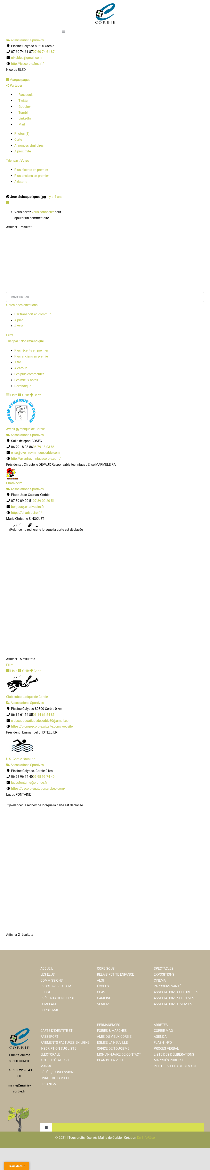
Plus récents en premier (31, 170)
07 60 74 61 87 (44, 52)
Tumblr (23, 113)
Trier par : (17, 160)
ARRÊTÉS (161, 1025)
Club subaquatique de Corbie (27, 697)
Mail (21, 124)
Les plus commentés (29, 374)
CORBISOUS (106, 968)
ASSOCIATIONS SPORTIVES (174, 998)
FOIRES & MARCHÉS (112, 1031)
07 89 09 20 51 (44, 501)
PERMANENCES (108, 1025)
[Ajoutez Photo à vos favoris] (7, 203)
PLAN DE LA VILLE (110, 1060)
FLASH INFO (163, 1043)
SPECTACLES (163, 968)
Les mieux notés (26, 380)
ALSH (101, 980)
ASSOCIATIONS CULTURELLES (176, 992)
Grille (25, 395)
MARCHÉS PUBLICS (168, 1060)
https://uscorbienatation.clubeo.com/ (38, 788)
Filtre (9, 335)
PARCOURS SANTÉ (167, 986)
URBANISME (49, 1084)
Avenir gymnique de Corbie (25, 429)
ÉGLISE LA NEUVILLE (112, 1043)
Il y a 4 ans (54, 197)
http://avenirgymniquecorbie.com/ (36, 459)
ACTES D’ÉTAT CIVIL (55, 1060)
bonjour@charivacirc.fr (27, 507)
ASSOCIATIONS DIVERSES (173, 1004)
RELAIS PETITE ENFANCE (115, 974)
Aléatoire (20, 182)
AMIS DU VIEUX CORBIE (114, 1037)
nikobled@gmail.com (26, 58)
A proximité (22, 151)
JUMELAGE (48, 1004)
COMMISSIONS (51, 980)
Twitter (23, 101)
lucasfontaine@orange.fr (29, 783)
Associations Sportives (27, 40)
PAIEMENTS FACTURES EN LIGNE (64, 1043)
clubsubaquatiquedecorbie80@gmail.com (41, 721)
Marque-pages (19, 80)
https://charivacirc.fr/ (26, 513)
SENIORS (103, 1004)
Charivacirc (14, 483)
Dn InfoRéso (146, 1138)
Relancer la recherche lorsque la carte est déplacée (46, 530)
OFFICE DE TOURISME (113, 1048)
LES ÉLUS (47, 974)
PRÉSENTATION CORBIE (57, 998)
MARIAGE (47, 1066)
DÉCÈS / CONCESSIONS (57, 1072)
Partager (15, 85)
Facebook (25, 95)
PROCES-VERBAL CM (55, 986)
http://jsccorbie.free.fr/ (27, 64)
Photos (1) (22, 134)
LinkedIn (24, 118)
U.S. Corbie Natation (20, 759)
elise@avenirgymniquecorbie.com (35, 453)
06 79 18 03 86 (44, 447)
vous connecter (43, 212)
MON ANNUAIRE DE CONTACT (119, 1054)
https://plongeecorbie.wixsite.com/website (42, 726)
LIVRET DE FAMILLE (55, 1078)
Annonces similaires (28, 145)
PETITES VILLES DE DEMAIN (175, 1066)
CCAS (101, 992)
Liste (13, 395)
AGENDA (160, 1037)
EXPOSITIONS (164, 974)
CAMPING (104, 998)
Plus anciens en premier (31, 176)
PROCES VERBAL (166, 1048)
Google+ (24, 107)
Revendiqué (22, 386)
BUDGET (46, 992)
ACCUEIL (46, 968)
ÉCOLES (103, 986)
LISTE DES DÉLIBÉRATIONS (174, 1054)
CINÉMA (160, 980)
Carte (18, 140)
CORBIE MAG (49, 1010)
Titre (17, 362)
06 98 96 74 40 (44, 777)
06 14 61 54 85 (44, 715)
